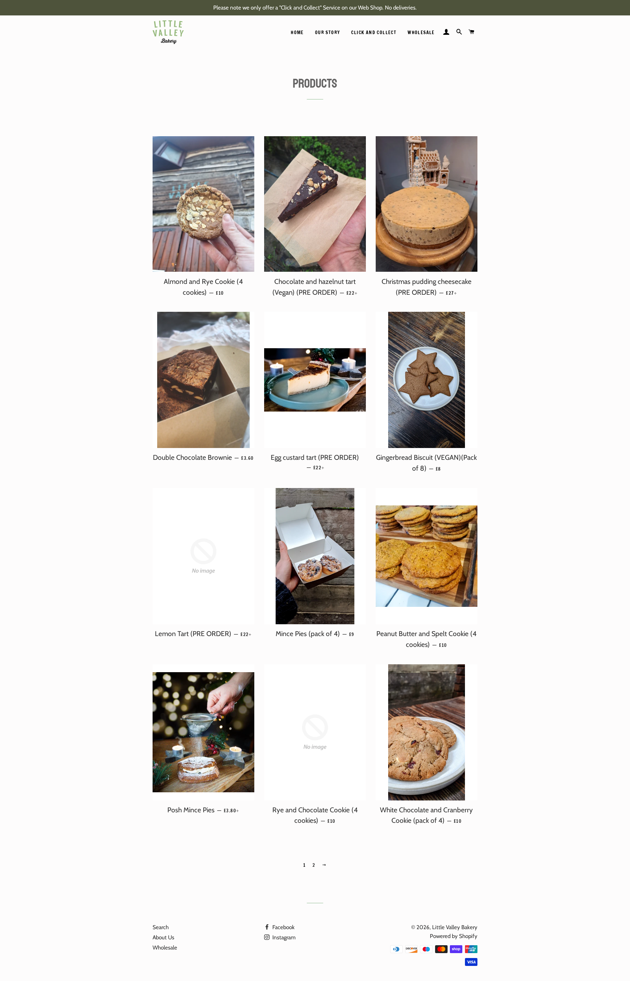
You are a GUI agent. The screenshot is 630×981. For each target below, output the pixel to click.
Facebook (283, 927)
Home (297, 32)
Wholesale (421, 32)
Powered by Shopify (453, 936)
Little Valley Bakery (454, 927)
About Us (163, 937)
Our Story (327, 32)
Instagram (283, 937)
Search (161, 927)
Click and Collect (373, 32)
